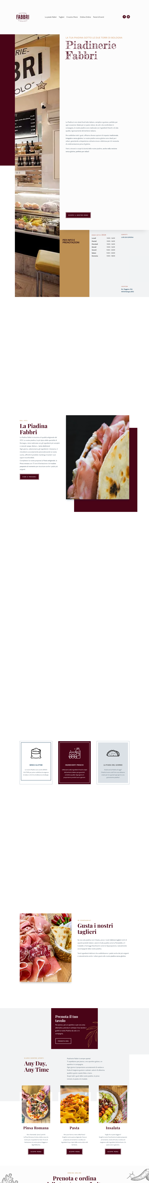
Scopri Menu (36, 1151)
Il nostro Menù (72, 17)
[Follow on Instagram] (128, 16)
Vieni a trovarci (29, 477)
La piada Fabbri (51, 17)
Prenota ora (63, 1041)
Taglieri (61, 17)
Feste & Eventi (98, 17)
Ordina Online (85, 17)
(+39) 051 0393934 (127, 237)
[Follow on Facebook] (124, 16)
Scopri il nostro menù (78, 215)
